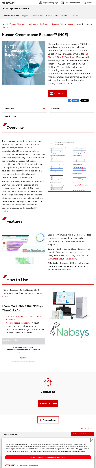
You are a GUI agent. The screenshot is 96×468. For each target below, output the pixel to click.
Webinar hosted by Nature (18, 323)
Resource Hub (37, 16)
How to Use (10, 116)
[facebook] (73, 100)
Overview (9, 108)
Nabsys (5, 296)
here (80, 449)
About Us (64, 16)
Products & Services (11, 16)
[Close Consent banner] (92, 440)
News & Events (52, 16)
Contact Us (59, 93)
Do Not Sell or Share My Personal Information (48, 457)
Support (25, 16)
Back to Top (85, 428)
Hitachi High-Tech (11, 434)
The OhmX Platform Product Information (24, 316)
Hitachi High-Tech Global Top (82, 434)
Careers (75, 16)
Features (56, 108)
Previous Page (49, 420)
